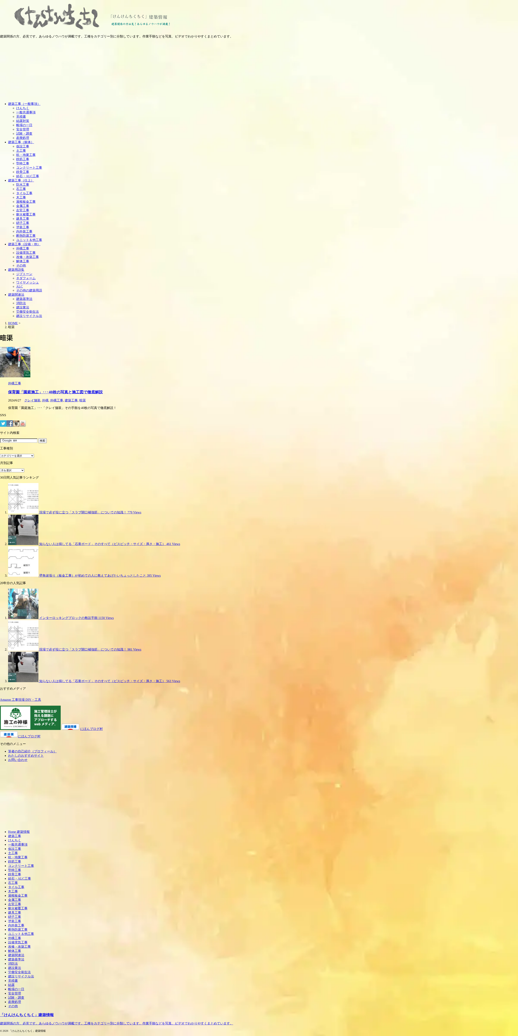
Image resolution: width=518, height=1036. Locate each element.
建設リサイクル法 (29, 316)
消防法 (21, 303)
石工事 (21, 189)
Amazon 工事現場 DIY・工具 (20, 699)
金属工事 (22, 206)
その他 (21, 265)
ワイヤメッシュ (27, 282)
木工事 (21, 197)
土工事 (21, 150)
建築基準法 (24, 299)
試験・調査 (24, 133)
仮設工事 (22, 146)
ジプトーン (24, 274)
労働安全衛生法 (27, 311)
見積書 (21, 116)
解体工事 (22, 261)
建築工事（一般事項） (24, 104)
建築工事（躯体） (21, 142)
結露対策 (22, 121)
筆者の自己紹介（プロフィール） (32, 751)
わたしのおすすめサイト (26, 755)
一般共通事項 (26, 112)
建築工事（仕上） (21, 180)
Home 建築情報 (19, 831)
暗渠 (82, 400)
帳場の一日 (24, 125)
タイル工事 (24, 193)
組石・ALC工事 (27, 176)
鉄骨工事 (22, 172)
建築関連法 (16, 294)
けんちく (22, 108)
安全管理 (22, 129)
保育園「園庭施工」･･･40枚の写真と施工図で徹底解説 (55, 392)
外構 (45, 400)
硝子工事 (22, 223)
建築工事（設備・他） (24, 244)
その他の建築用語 (29, 290)
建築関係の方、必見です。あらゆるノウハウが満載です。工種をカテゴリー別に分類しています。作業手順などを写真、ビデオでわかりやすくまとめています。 (116, 1023)
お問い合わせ (18, 760)
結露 (11, 985)
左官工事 (22, 210)
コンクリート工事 (29, 167)
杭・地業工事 (26, 155)
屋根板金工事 (26, 201)
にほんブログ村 (91, 729)
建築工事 (71, 400)
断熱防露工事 (26, 235)
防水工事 (22, 184)
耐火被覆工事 (26, 214)
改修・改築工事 (27, 257)
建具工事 (22, 218)
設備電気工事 (26, 252)
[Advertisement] (259, 70)
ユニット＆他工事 (29, 240)
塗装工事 (22, 227)
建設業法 (22, 307)
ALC (19, 286)
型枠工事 (22, 163)
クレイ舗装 (32, 400)
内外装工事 (24, 231)
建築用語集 (16, 269)
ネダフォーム (26, 278)
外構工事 (22, 248)
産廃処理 (22, 138)
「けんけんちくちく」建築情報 (27, 1015)
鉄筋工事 (22, 159)
